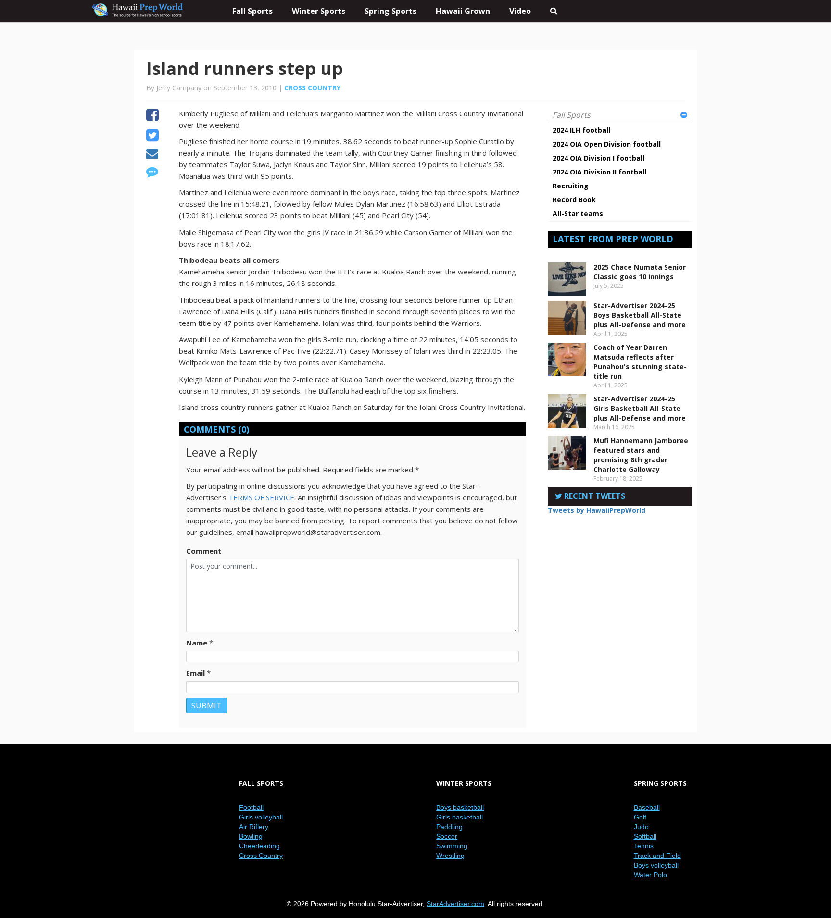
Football (251, 807)
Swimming (451, 846)
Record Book (574, 199)
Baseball (647, 807)
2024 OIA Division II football (599, 171)
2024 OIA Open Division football (607, 144)
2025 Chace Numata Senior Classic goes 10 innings (639, 271)
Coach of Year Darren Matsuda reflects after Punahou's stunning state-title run (640, 362)
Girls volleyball (261, 817)
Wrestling (450, 855)
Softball (645, 836)
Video (520, 11)
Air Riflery (253, 827)
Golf (640, 817)
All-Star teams (578, 213)
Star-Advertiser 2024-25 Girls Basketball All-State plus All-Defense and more (639, 408)
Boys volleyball (656, 865)
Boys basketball (460, 807)
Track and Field (657, 855)
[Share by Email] (152, 155)
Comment (204, 551)
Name (196, 642)
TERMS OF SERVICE (261, 497)
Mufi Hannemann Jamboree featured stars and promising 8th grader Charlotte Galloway (640, 455)
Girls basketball (459, 817)
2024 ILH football (581, 130)
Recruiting (571, 185)
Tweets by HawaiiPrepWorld (596, 510)
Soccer (446, 836)
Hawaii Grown (463, 11)
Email (195, 673)
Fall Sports (572, 115)
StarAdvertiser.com (455, 903)
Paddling (449, 827)
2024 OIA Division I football (598, 157)
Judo (641, 827)
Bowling (251, 836)
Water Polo (650, 875)
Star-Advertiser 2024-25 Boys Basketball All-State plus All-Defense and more (639, 315)
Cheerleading (259, 846)
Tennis (644, 846)
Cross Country (312, 87)
